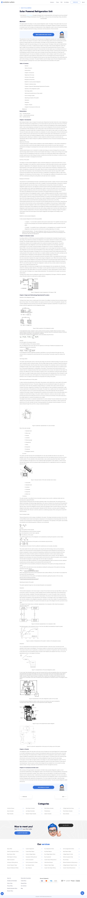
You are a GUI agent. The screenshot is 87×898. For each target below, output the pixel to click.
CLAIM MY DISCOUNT (22, 833)
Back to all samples (26, 8)
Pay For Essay (66, 859)
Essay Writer (9, 848)
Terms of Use (9, 883)
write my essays (29, 15)
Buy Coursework (47, 856)
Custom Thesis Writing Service (69, 867)
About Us (9, 878)
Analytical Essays (10, 808)
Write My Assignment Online (13, 851)
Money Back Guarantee (26, 878)
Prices (57, 2)
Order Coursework (10, 859)
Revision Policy (10, 890)
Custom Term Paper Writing (50, 867)
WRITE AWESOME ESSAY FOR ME (43, 34)
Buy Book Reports (48, 851)
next (63, 796)
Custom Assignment (30, 848)
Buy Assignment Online (49, 848)
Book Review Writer (11, 854)
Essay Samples (66, 813)
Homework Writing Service (12, 862)
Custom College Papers (30, 854)
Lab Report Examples (30, 810)
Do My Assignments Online (68, 848)
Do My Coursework (29, 859)
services (52, 2)
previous (24, 796)
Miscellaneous (47, 810)
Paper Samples (10, 813)
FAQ (61, 2)
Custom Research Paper (12, 865)
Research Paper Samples (31, 813)
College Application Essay (68, 808)
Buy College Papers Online (49, 854)
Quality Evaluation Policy (12, 888)
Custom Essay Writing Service (50, 859)
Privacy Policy (10, 885)
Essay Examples (10, 810)
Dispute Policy (24, 883)
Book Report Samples (30, 808)
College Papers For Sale (68, 854)
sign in (83, 2)
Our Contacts (23, 885)
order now (75, 2)
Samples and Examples (12, 880)
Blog (22, 888)
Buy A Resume (29, 867)
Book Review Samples (48, 808)
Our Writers (66, 2)
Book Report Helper (67, 851)
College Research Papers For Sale (70, 865)
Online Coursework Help (68, 856)
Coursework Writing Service (31, 856)
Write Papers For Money (12, 856)
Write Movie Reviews (48, 862)
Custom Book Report (30, 851)
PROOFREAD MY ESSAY (43, 787)
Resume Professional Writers (12, 867)
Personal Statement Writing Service (70, 862)
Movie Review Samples (67, 810)
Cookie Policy (23, 880)
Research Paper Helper (49, 865)
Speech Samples (47, 813)
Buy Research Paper (30, 865)
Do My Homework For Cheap (32, 862)
